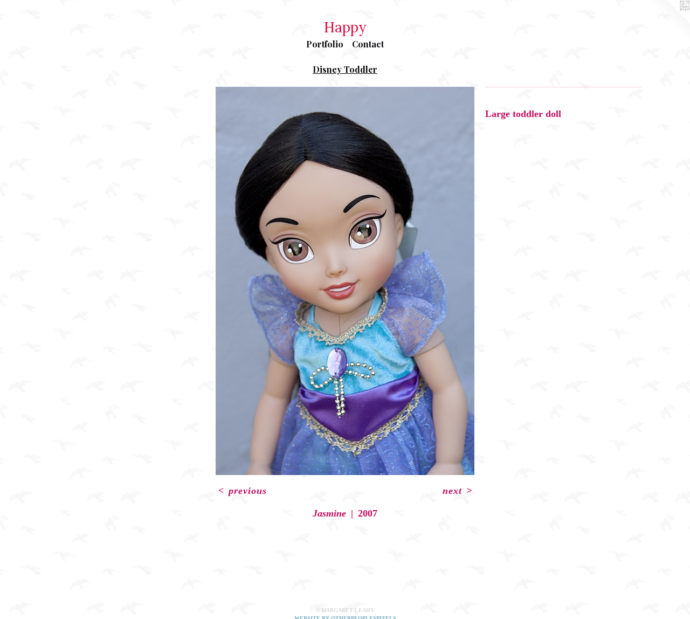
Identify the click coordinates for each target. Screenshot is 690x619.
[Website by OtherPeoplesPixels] (668, 21)
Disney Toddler (345, 69)
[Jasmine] (345, 281)
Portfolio (324, 44)
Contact (368, 44)
